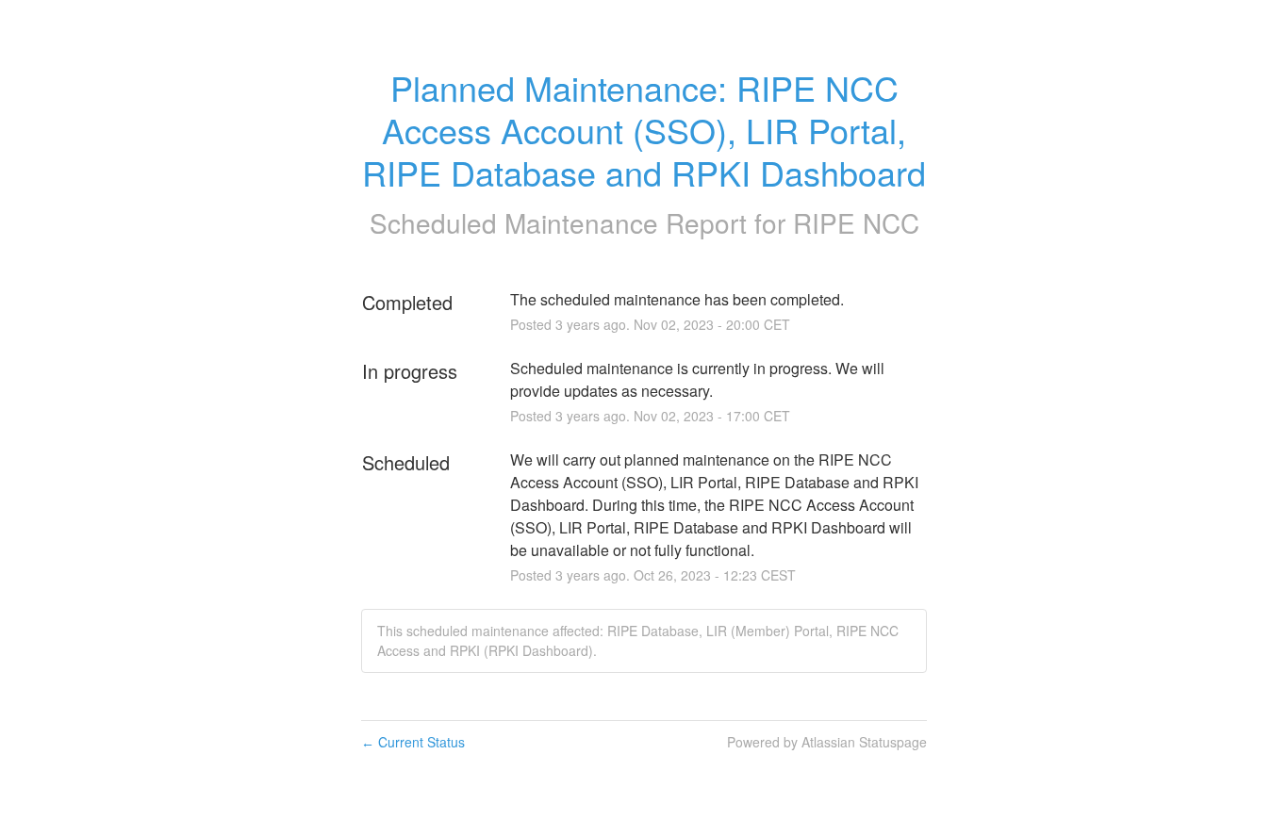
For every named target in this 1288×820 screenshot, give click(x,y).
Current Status (413, 741)
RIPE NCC (856, 222)
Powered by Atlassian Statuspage (827, 741)
